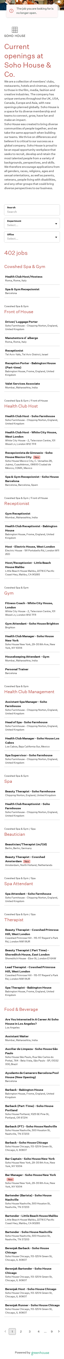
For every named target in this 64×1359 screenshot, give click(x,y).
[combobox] (7, 225)
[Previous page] (5, 1331)
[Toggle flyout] (56, 224)
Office (10, 234)
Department (14, 221)
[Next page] (59, 1331)
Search (11, 207)
